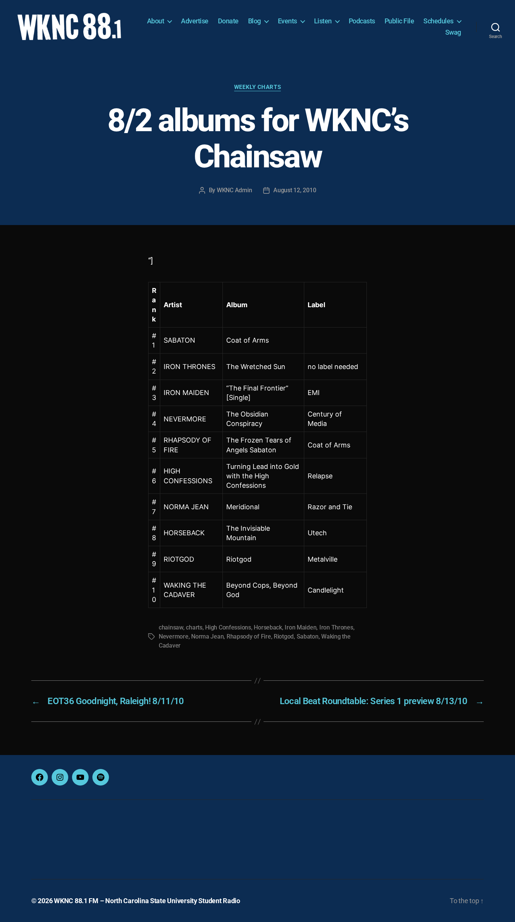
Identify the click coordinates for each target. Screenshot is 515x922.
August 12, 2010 (294, 190)
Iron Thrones (336, 627)
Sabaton (308, 636)
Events (287, 21)
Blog (254, 21)
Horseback (268, 627)
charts (194, 627)
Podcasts (362, 21)
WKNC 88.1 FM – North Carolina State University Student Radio (147, 901)
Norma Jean (207, 636)
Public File (399, 21)
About (155, 21)
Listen (323, 21)
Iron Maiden (300, 627)
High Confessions (228, 627)
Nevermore (174, 636)
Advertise (194, 21)
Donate (228, 21)
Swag (453, 32)
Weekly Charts (257, 87)
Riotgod (284, 636)
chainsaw (171, 627)
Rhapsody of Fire (249, 636)
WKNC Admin (234, 190)
